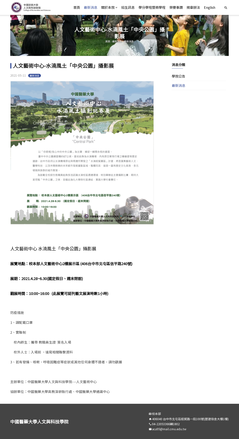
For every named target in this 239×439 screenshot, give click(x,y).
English (209, 7)
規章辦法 (193, 7)
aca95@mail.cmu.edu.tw (169, 429)
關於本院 (108, 7)
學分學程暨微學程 (152, 7)
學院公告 (178, 76)
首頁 (76, 7)
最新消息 (90, 7)
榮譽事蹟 (176, 7)
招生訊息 (128, 7)
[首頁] (37, 7)
